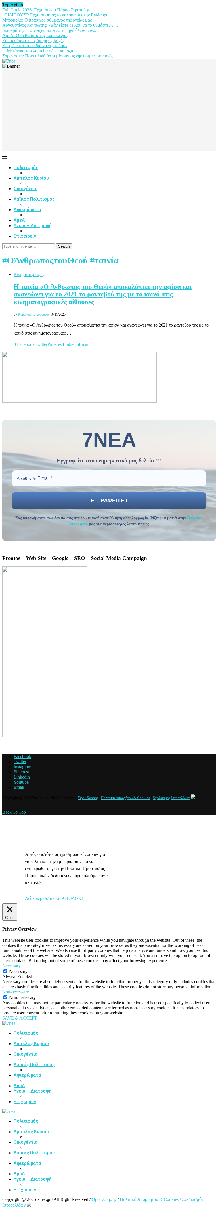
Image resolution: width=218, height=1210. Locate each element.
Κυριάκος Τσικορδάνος (33, 314)
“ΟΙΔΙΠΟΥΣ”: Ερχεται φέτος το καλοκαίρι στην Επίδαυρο (55, 15)
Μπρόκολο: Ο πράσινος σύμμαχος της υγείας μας (47, 20)
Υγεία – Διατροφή (33, 225)
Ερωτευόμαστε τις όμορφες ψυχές (33, 40)
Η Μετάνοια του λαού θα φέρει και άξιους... (42, 50)
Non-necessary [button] (15, 991)
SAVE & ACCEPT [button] (19, 1018)
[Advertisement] (109, 111)
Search (64, 246)
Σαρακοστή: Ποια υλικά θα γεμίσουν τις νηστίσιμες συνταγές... (59, 55)
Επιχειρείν (25, 236)
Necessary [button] (11, 965)
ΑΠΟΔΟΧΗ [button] (73, 898)
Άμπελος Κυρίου (31, 178)
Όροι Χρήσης (88, 798)
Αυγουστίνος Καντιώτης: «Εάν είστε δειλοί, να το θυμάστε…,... (60, 25)
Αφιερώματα (27, 209)
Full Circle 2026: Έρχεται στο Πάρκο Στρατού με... (48, 9)
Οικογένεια (25, 188)
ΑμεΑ (19, 220)
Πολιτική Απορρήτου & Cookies (125, 798)
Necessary (18, 971)
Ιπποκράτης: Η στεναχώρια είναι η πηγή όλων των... (49, 30)
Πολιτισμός (26, 167)
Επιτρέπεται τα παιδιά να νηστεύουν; (35, 45)
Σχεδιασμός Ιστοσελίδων (171, 798)
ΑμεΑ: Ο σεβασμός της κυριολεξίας (35, 35)
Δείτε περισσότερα (42, 898)
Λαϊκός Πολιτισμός (34, 199)
